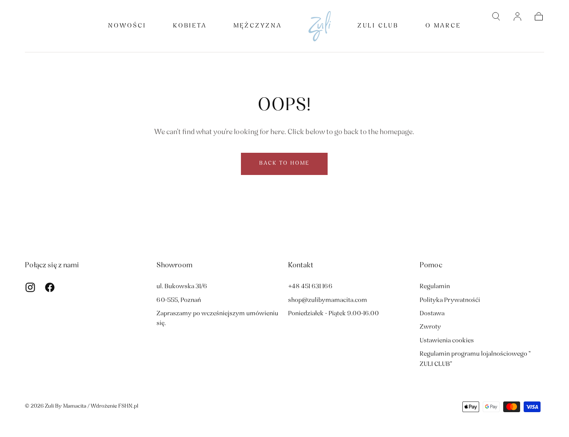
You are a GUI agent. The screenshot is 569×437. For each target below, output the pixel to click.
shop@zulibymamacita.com (327, 300)
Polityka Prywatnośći (450, 300)
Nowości (127, 26)
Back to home (284, 163)
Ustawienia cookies (447, 341)
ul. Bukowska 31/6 (181, 286)
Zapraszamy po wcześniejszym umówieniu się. (217, 318)
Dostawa (432, 313)
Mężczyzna (257, 26)
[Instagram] (30, 287)
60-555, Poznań (178, 300)
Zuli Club (378, 26)
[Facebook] (50, 287)
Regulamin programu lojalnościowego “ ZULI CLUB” (475, 359)
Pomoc (431, 265)
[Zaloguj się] (517, 16)
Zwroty (430, 327)
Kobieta (190, 26)
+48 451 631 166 (310, 286)
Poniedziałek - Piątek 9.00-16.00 (333, 313)
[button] (496, 16)
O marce (443, 26)
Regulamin (435, 286)
